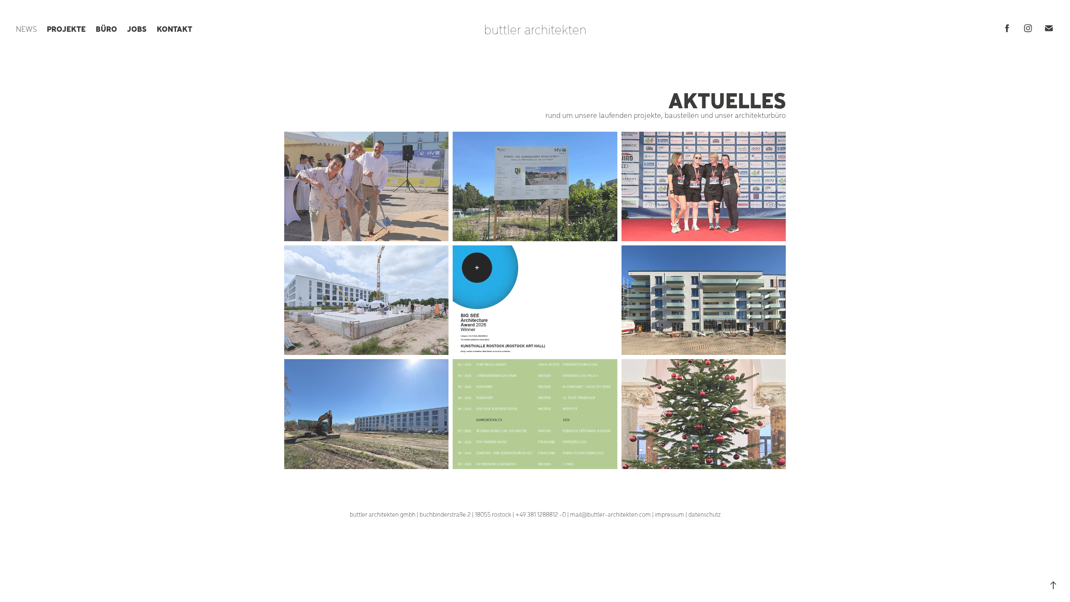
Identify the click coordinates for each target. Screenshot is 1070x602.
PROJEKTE (66, 28)
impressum (669, 514)
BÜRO (106, 28)
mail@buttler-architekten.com (610, 514)
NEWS (26, 28)
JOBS (137, 28)
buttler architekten (535, 29)
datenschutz (704, 514)
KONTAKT (174, 28)
